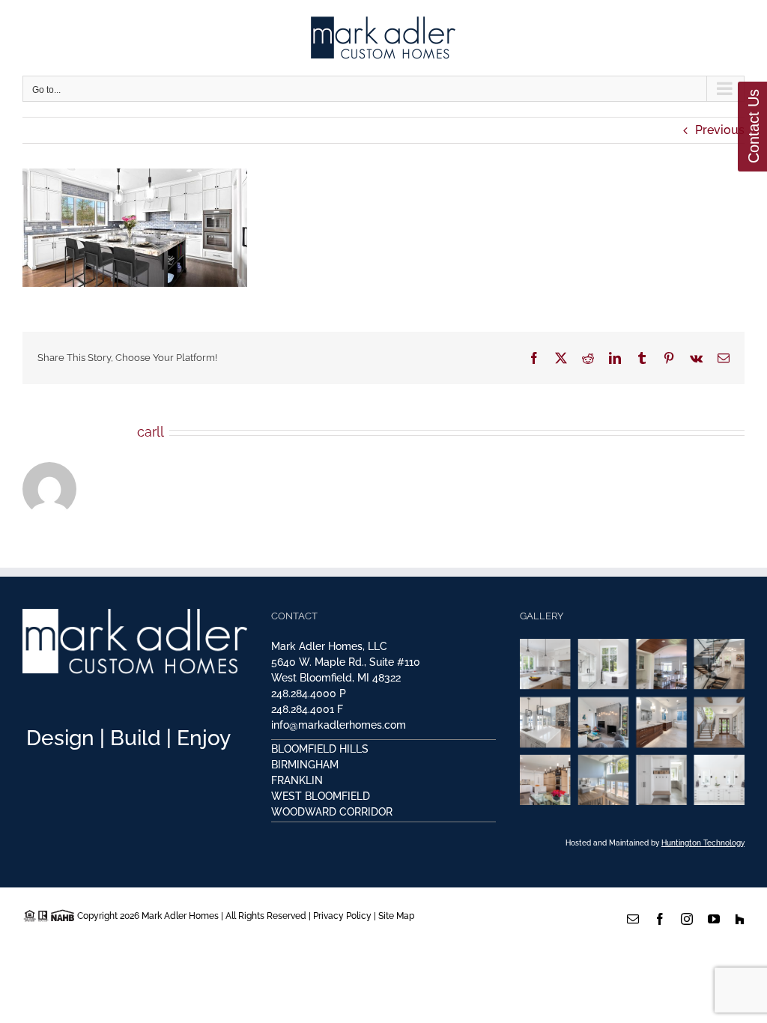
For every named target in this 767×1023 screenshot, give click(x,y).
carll (150, 432)
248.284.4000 (303, 693)
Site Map (396, 916)
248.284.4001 (302, 709)
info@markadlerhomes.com (338, 725)
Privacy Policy (342, 916)
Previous (720, 130)
